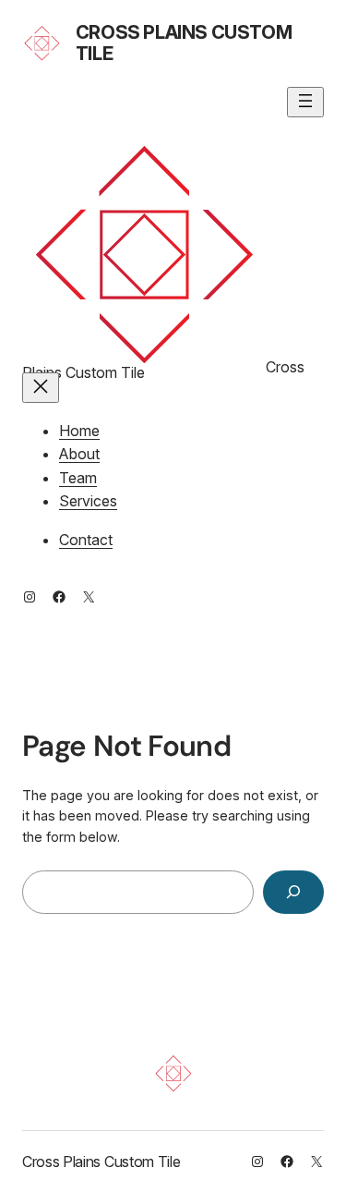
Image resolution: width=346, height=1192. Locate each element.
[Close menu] (40, 387)
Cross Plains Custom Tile (184, 43)
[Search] (293, 892)
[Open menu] (305, 102)
